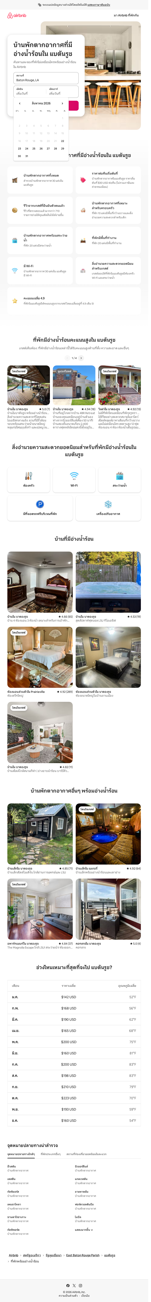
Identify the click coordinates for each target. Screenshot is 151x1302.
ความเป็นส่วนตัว (68, 1295)
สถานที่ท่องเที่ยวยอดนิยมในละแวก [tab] (86, 1154)
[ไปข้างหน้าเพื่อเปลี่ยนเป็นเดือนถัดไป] (62, 103)
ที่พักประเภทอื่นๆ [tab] (51, 1154)
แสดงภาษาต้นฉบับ (98, 4)
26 (41, 148)
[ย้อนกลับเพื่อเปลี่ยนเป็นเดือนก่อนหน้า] (20, 103)
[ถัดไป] (81, 358)
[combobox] (46, 80)
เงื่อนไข (85, 1295)
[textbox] (29, 94)
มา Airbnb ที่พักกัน (126, 15)
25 (33, 148)
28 (55, 148)
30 (19, 156)
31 (26, 156)
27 (48, 148)
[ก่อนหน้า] (67, 358)
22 (62, 141)
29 (62, 148)
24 (26, 148)
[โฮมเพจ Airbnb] (16, 15)
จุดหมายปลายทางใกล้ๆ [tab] (21, 1154)
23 (19, 148)
